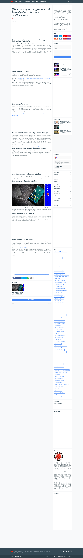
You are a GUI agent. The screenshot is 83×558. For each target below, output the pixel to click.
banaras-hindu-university (59, 368)
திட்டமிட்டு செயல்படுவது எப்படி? (60, 388)
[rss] (71, 551)
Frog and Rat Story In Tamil (59, 274)
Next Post (49, 303)
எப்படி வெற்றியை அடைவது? (59, 380)
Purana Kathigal (57, 333)
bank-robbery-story (58, 370)
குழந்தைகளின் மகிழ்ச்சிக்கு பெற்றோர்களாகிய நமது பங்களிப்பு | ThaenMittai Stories (65, 131)
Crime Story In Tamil (58, 257)
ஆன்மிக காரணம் (57, 374)
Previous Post (14, 303)
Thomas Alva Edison (58, 362)
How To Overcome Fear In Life (60, 280)
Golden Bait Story (58, 278)
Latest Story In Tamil (58, 294)
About (50, 556)
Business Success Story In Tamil (60, 255)
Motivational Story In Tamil (59, 321)
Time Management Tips (59, 364)
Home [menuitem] (16, 1)
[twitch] (69, 38)
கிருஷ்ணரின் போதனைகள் (59, 382)
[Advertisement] (31, 30)
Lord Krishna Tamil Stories (59, 296)
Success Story (57, 353)
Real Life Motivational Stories (60, 335)
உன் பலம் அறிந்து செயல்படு (59, 378)
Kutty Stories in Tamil (58, 292)
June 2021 (62, 205)
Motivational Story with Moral (60, 323)
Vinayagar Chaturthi (58, 366)
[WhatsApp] (28, 278)
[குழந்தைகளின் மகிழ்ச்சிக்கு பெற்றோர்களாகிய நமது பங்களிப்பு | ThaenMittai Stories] (56, 132)
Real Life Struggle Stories (59, 337)
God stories (67, 276)
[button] (69, 2)
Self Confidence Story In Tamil (60, 341)
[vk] (60, 38)
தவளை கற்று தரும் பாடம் (59, 386)
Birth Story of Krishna (58, 253)
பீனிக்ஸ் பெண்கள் (57, 394)
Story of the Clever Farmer (59, 349)
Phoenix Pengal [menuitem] (35, 1)
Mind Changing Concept (59, 298)
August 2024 (62, 172)
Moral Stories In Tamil (58, 300)
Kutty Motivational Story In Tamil (60, 290)
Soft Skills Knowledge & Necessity (60, 345)
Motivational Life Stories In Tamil (60, 315)
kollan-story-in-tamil (58, 372)
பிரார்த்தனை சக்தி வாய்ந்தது (59, 392)
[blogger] (56, 38)
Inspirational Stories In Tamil (59, 284)
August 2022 (62, 195)
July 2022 (62, 196)
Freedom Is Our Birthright (59, 272)
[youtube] (65, 36)
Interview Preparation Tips (59, 286)
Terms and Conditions (62, 556)
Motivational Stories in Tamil (59, 319)
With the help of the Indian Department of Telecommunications (26, 274)
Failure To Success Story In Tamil (60, 268)
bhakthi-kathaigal (66, 370)
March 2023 (62, 184)
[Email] (31, 278)
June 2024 (62, 176)
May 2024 (62, 177)
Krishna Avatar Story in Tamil (60, 288)
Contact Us (55, 556)
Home (47, 556)
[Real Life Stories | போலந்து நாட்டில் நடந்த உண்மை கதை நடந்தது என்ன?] (56, 65)
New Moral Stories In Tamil (59, 327)
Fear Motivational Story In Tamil (60, 270)
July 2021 (62, 203)
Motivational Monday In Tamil (60, 317)
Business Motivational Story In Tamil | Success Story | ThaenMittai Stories (65, 74)
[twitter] (60, 36)
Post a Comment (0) (31, 299)
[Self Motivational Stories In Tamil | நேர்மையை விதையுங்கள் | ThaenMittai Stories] (56, 70)
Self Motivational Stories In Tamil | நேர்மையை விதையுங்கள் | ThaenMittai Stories (65, 69)
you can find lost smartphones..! (43, 274)
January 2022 (62, 200)
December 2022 (62, 188)
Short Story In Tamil (58, 343)
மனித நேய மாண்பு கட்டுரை (59, 396)
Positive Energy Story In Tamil (60, 331)
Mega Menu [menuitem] (27, 1)
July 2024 (62, 174)
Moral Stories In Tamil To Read (60, 302)
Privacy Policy (69, 556)
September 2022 (62, 193)
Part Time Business (58, 329)
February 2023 (62, 186)
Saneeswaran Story (58, 339)
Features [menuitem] (21, 1)
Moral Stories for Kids (58, 306)
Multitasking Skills (58, 325)
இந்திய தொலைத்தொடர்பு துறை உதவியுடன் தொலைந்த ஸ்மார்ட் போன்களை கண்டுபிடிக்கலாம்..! (17, 293)
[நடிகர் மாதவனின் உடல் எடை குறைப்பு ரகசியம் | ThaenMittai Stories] (56, 122)
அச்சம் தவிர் (65, 372)
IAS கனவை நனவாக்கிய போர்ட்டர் (60, 282)
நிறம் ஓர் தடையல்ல (58, 390)
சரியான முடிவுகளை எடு (58, 384)
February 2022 (62, 198)
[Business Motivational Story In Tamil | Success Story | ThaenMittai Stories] (56, 74)
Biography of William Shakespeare (60, 251)
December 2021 (62, 202)
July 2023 (62, 181)
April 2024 (62, 179)
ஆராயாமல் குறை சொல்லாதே (59, 376)
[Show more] (33, 278)
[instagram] (69, 36)
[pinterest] (65, 38)
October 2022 (62, 191)
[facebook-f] (56, 36)
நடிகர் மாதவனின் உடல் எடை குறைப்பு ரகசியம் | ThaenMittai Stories (65, 122)
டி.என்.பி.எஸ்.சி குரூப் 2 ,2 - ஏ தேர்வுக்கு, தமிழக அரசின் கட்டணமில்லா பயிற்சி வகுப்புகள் (33, 78)
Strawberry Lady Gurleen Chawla (60, 351)
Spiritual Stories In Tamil (59, 347)
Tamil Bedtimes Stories (66, 353)
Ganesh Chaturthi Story (59, 276)
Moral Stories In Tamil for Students (60, 304)
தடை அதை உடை (67, 384)
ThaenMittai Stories (18, 556)
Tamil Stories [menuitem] (43, 1)
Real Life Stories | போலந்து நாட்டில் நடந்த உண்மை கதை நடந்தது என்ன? (65, 64)
